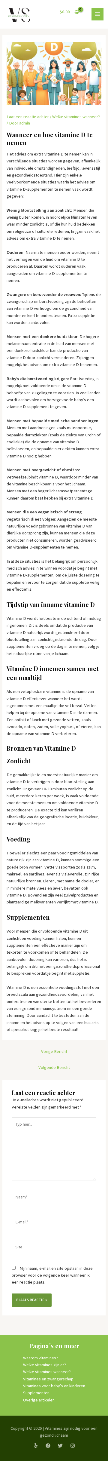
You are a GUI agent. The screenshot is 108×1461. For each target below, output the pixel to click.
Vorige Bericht (54, 1051)
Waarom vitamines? (40, 1358)
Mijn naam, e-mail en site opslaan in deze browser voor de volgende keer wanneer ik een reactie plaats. (52, 1275)
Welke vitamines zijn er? (44, 1364)
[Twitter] (60, 1445)
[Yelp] (35, 1445)
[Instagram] (72, 1445)
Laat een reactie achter (28, 116)
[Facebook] (48, 1445)
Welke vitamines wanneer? (76, 116)
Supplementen (36, 1392)
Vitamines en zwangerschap (48, 1379)
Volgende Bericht (54, 1067)
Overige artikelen (39, 1400)
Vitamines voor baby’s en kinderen (54, 1386)
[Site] (54, 1248)
